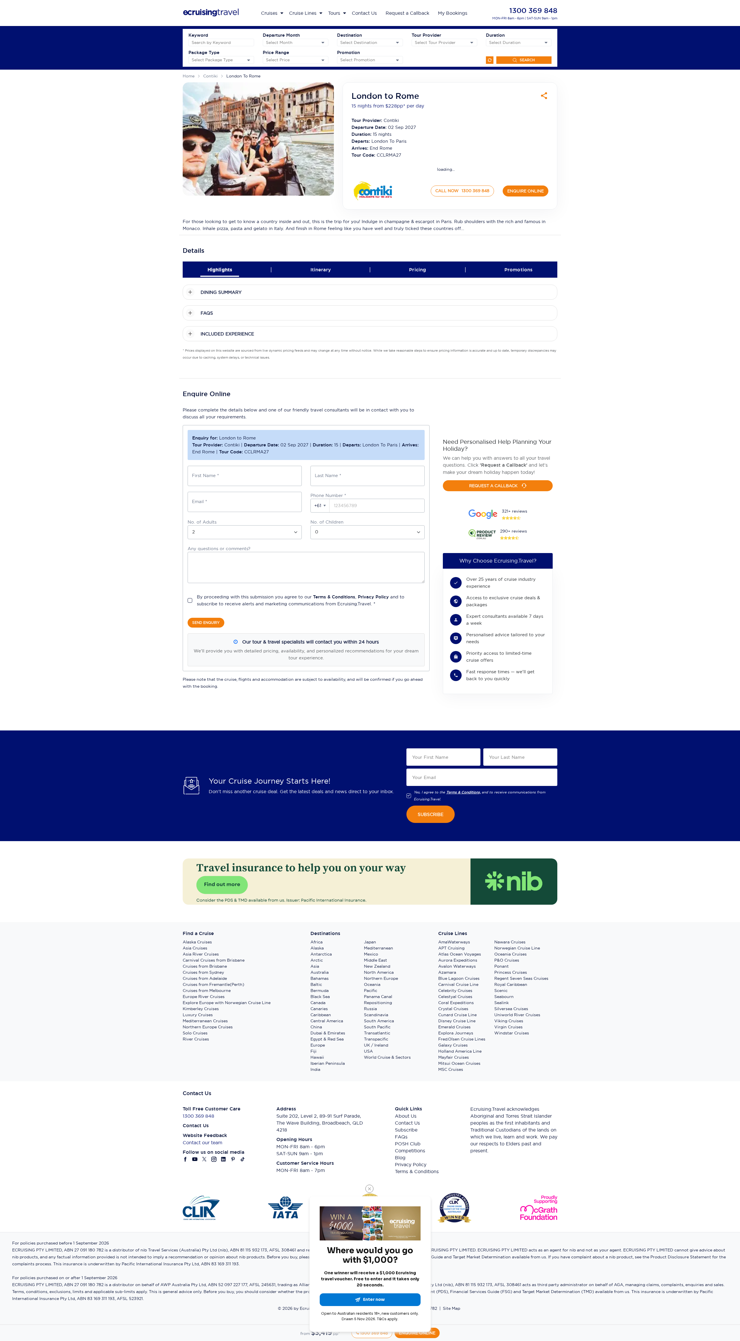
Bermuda (319, 990)
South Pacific (377, 1027)
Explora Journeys (455, 1033)
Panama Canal (378, 996)
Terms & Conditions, (463, 792)
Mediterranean (378, 948)
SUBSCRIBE (430, 814)
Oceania (372, 984)
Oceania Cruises (510, 954)
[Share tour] (544, 95)
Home (189, 76)
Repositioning (378, 1002)
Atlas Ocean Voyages (459, 954)
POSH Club (408, 1144)
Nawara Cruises (510, 942)
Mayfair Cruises (453, 1057)
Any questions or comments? (219, 548)
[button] (320, 505)
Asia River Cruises (201, 954)
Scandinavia (376, 1014)
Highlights (220, 270)
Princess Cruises (510, 972)
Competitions (410, 1150)
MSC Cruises (450, 1069)
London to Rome (243, 76)
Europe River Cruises (204, 996)
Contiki (210, 76)
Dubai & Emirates (327, 1033)
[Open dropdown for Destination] (397, 42)
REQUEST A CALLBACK (493, 485)
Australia (319, 972)
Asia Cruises (195, 948)
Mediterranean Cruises (205, 1020)
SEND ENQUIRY (206, 622)
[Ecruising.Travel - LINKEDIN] (223, 1159)
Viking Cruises (508, 1020)
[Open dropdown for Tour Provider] (472, 42)
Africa (316, 942)
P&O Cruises (506, 960)
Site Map (451, 1308)
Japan (370, 942)
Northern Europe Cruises (208, 1027)
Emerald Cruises (454, 1027)
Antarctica (321, 954)
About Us (406, 1116)
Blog (400, 1157)
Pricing (417, 270)
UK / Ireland (376, 1045)
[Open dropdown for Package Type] (248, 60)
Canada (317, 1002)
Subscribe (406, 1130)
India (315, 1069)
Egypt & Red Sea (327, 1039)
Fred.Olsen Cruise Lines (461, 1039)
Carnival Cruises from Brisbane (214, 960)
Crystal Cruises (453, 1008)
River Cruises (196, 1039)
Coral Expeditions (456, 1002)
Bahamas (319, 978)
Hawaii (317, 1057)
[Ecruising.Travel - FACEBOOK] (185, 1159)
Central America (326, 1020)
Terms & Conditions (334, 597)
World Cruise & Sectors (387, 1057)
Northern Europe (381, 978)
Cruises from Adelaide (205, 978)
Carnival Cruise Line (458, 984)
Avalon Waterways (457, 966)
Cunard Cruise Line (457, 1014)
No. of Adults (202, 522)
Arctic (316, 960)
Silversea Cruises (511, 1008)
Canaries (319, 1008)
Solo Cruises (195, 1033)
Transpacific (376, 1039)
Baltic (316, 984)
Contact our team (202, 1142)
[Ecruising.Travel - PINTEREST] (233, 1159)
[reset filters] (489, 60)
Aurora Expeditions (457, 960)
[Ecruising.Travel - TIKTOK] (242, 1159)
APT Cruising (451, 948)
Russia (370, 1008)
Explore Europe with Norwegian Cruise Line (227, 1002)
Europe (317, 1045)
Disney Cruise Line (457, 1020)
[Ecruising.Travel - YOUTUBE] (195, 1159)
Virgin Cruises (508, 1027)
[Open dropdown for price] (323, 60)
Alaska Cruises (197, 942)
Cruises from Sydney (203, 972)
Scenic (501, 990)
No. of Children (326, 522)
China (316, 1027)
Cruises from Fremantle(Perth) (213, 984)
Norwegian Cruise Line (517, 948)
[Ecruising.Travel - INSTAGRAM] (214, 1159)
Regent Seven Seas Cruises (521, 978)
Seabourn (504, 996)
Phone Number (328, 495)
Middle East (375, 960)
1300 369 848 (533, 10)
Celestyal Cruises (455, 996)
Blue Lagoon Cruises (459, 978)
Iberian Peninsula (327, 1063)
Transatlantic (377, 1033)
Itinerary (320, 270)
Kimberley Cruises (201, 1008)
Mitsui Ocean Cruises (459, 1063)
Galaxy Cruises (453, 1045)
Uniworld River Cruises (517, 1014)
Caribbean (320, 1014)
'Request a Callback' (503, 465)
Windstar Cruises (511, 1033)
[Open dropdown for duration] (546, 42)
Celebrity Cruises (455, 990)
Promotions (518, 270)
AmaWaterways (454, 942)
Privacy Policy (373, 597)
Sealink (501, 1002)
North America (379, 972)
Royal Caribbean (510, 984)
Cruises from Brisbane (205, 966)
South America (379, 1020)
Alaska (317, 948)
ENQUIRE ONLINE (525, 191)
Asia (314, 966)
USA (368, 1051)
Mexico (371, 954)
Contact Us (407, 1123)
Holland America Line (460, 1051)
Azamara (447, 972)
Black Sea (320, 996)
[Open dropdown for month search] (323, 42)
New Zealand (377, 966)
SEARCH (527, 60)
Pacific (370, 990)
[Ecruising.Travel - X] (204, 1159)
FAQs (401, 1137)
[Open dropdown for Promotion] (397, 60)
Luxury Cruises (198, 1014)
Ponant (501, 966)
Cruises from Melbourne (207, 990)
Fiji (313, 1051)
